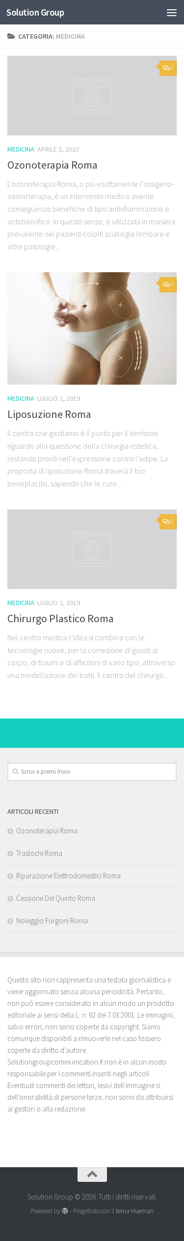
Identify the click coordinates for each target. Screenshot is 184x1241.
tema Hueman (135, 1211)
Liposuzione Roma (49, 414)
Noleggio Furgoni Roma (52, 920)
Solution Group (35, 12)
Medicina (20, 149)
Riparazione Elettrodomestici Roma (68, 875)
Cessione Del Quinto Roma (55, 898)
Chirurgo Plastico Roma (60, 618)
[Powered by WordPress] (65, 1211)
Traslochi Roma (39, 853)
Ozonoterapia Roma (52, 165)
